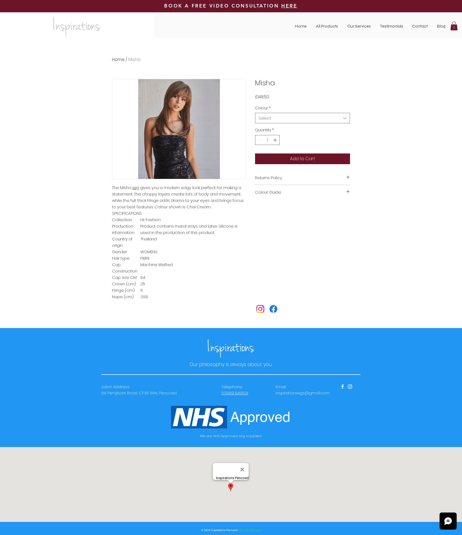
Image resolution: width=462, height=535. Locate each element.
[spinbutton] (267, 140)
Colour (263, 108)
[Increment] (275, 140)
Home (118, 59)
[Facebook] (273, 309)
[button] (358, 26)
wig (135, 187)
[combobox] (302, 118)
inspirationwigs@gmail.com (303, 393)
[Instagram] (260, 309)
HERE (289, 6)
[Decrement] (259, 140)
